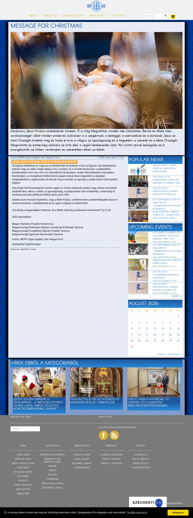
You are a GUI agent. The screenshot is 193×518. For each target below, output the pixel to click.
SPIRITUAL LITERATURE (111, 463)
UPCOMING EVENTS (23, 472)
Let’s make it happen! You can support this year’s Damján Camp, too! (167, 235)
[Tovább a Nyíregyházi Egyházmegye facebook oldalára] (103, 435)
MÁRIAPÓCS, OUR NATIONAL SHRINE (52, 460)
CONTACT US (140, 454)
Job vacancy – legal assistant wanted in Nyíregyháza (165, 168)
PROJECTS (23, 480)
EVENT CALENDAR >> (170, 354)
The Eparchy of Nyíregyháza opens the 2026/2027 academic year (166, 180)
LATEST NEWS (23, 454)
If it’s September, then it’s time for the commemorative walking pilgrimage (167, 204)
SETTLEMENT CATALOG (52, 487)
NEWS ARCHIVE (23, 489)
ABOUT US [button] (50, 16)
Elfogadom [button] (178, 512)
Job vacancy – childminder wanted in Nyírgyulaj (166, 274)
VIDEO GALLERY (81, 459)
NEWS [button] (33, 16)
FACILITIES (52, 474)
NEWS (28, 417)
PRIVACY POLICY (140, 463)
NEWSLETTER (23, 493)
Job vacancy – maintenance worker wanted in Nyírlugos (165, 191)
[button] (181, 16)
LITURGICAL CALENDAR (111, 454)
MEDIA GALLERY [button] (73, 16)
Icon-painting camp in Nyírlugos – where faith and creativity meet (166, 215)
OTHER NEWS (23, 467)
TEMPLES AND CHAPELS (52, 483)
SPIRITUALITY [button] (97, 16)
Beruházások (174, 503)
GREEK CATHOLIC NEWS (23, 463)
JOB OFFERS (22, 476)
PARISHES (52, 466)
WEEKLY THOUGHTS (111, 459)
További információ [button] (137, 512)
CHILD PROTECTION (140, 467)
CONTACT (140, 445)
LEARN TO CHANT (81, 454)
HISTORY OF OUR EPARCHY (52, 454)
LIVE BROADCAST (82, 467)
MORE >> (177, 296)
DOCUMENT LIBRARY (82, 463)
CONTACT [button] (118, 16)
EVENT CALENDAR (23, 485)
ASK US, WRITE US (140, 459)
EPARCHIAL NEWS (23, 459)
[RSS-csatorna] (114, 435)
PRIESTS (52, 470)
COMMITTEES (52, 479)
